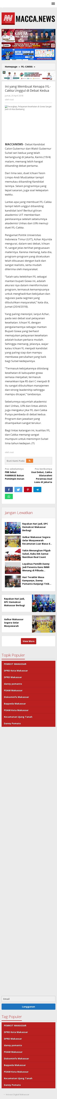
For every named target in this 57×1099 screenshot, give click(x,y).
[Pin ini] (28, 489)
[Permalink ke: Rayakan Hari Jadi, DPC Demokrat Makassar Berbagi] (13, 528)
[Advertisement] (28, 861)
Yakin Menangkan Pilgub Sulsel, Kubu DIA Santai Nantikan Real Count (36, 554)
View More (29, 641)
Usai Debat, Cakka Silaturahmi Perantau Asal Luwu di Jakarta (41, 475)
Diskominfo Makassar (16, 697)
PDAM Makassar (13, 690)
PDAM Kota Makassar (16, 710)
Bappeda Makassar (15, 703)
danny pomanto (13, 683)
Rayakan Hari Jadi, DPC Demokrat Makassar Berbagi (35, 527)
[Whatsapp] (9, 496)
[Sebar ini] (9, 489)
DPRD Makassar (13, 677)
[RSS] (29, 461)
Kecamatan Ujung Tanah (18, 716)
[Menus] (53, 4)
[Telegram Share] (37, 489)
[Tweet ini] (18, 489)
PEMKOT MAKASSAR (15, 663)
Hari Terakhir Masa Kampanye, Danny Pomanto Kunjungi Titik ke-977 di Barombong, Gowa (35, 584)
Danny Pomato (12, 723)
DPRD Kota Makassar (16, 670)
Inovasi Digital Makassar (17, 1094)
